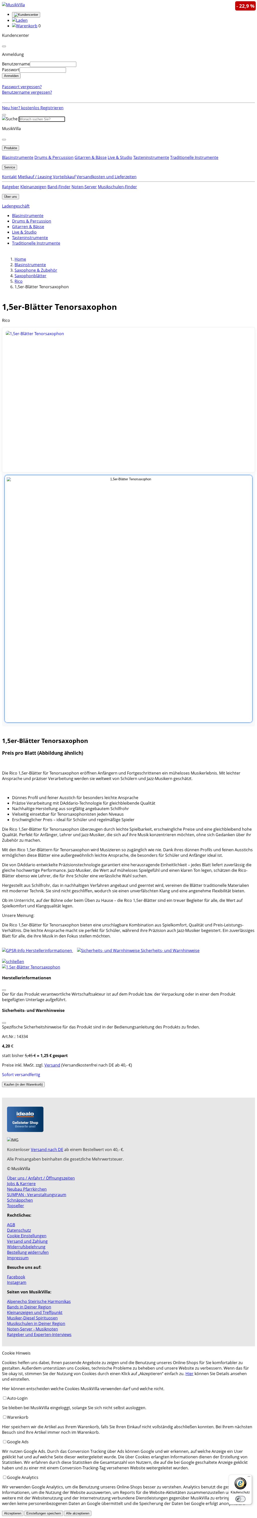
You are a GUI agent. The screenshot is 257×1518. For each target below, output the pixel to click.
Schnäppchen (20, 1200)
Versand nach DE (47, 1149)
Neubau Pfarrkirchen (27, 1189)
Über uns (10, 197)
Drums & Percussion (54, 157)
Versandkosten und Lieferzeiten (107, 176)
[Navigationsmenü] (4, 115)
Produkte (10, 148)
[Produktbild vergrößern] (128, 399)
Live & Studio (120, 157)
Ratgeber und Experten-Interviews (39, 1334)
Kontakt (9, 176)
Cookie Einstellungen (26, 1236)
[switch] (240, 1499)
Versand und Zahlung (27, 1241)
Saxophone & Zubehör (36, 270)
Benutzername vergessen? (27, 92)
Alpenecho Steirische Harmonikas (39, 1301)
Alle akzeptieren (77, 1513)
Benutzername (16, 64)
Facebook (16, 1277)
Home (20, 259)
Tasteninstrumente (151, 157)
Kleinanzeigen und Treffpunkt (34, 1312)
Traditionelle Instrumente (194, 157)
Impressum (18, 1258)
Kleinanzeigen (33, 186)
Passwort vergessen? (22, 86)
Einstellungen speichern (43, 1513)
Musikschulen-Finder (117, 186)
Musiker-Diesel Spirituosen (32, 1318)
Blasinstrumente (17, 157)
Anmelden (11, 76)
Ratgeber (10, 186)
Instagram (16, 1282)
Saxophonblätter (30, 275)
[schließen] (13, 961)
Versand (52, 1065)
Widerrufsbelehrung (26, 1247)
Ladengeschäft (16, 206)
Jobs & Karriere (21, 1183)
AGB (11, 1224)
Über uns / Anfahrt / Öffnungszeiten (41, 1178)
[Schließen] (4, 990)
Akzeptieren (12, 1513)
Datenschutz (19, 1230)
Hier (189, 1373)
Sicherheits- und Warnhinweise (170, 950)
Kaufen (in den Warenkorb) (23, 1084)
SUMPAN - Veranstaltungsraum (36, 1194)
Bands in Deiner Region (29, 1307)
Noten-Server (84, 186)
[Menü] (249, 1478)
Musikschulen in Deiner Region (36, 1323)
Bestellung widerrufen (28, 1252)
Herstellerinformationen (49, 950)
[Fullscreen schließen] (128, 967)
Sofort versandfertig (21, 1074)
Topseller (15, 1205)
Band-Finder (59, 186)
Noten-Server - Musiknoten (32, 1329)
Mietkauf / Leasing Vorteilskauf (47, 176)
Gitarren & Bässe (91, 157)
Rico (19, 281)
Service (9, 167)
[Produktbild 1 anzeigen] (128, 599)
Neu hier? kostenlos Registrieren (32, 108)
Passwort (11, 69)
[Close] (4, 46)
